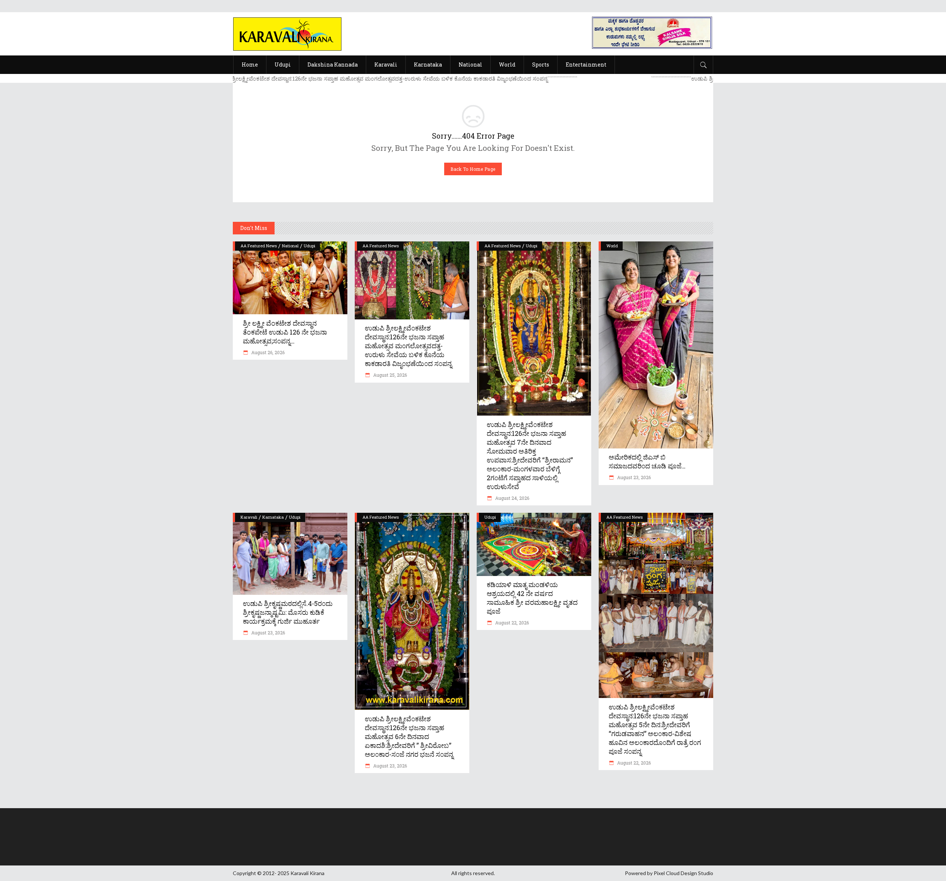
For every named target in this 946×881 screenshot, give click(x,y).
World (612, 245)
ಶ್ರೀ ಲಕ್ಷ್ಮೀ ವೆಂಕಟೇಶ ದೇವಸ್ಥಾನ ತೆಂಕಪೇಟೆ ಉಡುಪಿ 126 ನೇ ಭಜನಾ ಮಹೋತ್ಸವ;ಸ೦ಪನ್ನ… (285, 332)
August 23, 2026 (633, 477)
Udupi (309, 245)
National (290, 245)
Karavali (249, 517)
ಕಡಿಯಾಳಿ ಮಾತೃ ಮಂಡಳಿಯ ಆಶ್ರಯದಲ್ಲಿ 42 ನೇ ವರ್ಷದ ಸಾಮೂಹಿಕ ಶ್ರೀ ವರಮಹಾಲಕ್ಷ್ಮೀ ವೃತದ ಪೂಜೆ (532, 598)
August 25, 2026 (389, 375)
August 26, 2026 (267, 352)
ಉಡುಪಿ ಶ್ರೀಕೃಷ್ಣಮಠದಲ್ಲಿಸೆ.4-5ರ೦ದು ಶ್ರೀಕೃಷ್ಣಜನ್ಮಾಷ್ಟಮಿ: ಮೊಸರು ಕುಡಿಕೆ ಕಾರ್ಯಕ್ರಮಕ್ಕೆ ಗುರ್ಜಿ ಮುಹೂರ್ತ (288, 612)
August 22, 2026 (511, 623)
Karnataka (273, 517)
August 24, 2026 (511, 498)
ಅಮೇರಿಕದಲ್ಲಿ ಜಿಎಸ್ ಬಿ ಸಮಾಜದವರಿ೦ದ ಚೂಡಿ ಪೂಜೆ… (647, 461)
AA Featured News (259, 245)
